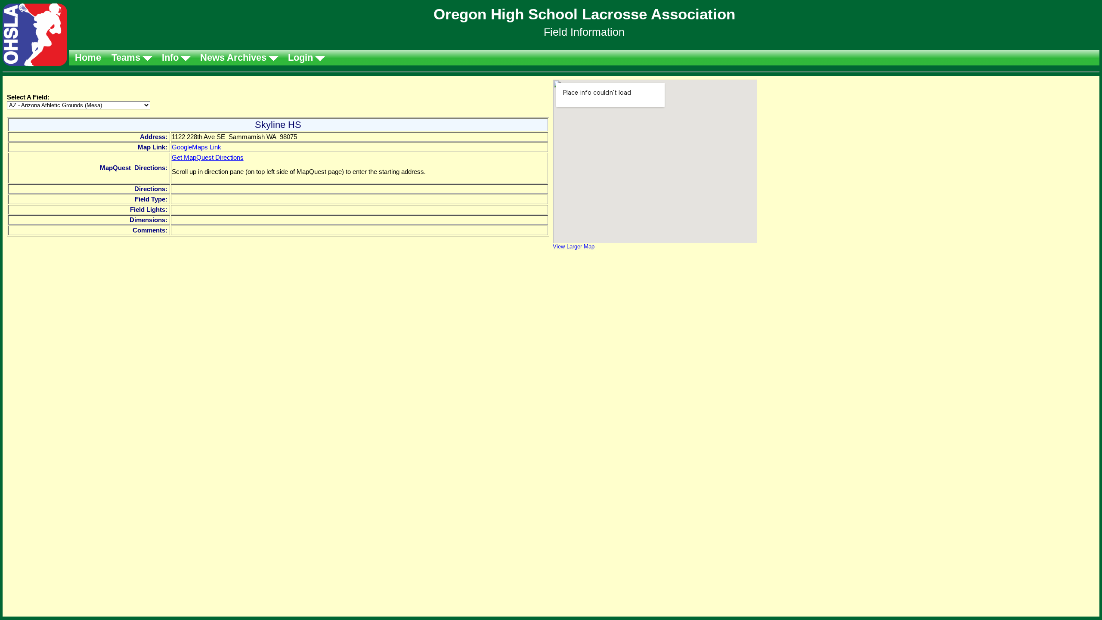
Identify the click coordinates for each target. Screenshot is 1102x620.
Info (170, 57)
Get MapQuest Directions (208, 157)
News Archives (233, 57)
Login (300, 57)
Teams (125, 57)
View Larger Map (573, 246)
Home (88, 57)
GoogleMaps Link (196, 147)
